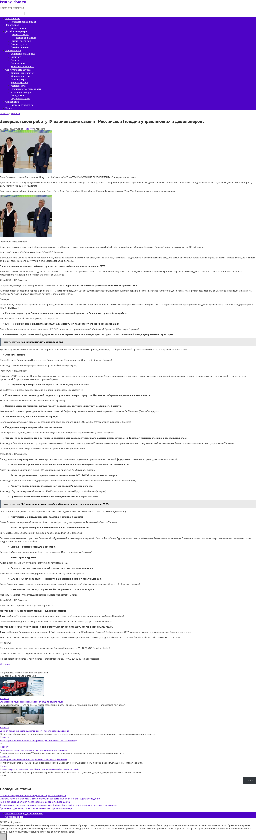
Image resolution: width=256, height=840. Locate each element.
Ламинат (16, 57)
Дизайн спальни (20, 47)
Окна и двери (18, 79)
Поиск (3, 775)
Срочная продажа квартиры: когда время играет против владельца (34, 730)
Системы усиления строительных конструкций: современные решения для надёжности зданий (50, 798)
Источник (5, 664)
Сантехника (12, 101)
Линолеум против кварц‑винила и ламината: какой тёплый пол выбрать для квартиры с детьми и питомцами (58, 805)
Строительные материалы (26, 89)
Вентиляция (12, 18)
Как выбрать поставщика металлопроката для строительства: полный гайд (38, 740)
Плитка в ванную (26, 37)
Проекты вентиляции (23, 21)
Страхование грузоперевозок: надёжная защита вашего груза (31, 701)
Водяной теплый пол (23, 53)
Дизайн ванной (20, 34)
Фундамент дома (20, 98)
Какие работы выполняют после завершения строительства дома (35, 801)
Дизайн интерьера (16, 31)
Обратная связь (14, 816)
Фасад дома (17, 95)
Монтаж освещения (22, 73)
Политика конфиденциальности (24, 813)
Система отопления (22, 105)
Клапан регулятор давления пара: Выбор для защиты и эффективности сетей (39, 769)
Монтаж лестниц (20, 76)
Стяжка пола (18, 63)
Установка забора (21, 92)
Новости (10, 108)
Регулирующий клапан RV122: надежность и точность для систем (33, 759)
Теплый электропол (22, 66)
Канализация (18, 28)
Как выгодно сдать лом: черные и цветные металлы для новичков (33, 750)
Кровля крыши (19, 82)
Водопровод (12, 25)
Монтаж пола (13, 50)
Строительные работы (18, 69)
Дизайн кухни (19, 44)
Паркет (15, 60)
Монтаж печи (18, 85)
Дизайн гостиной (21, 41)
